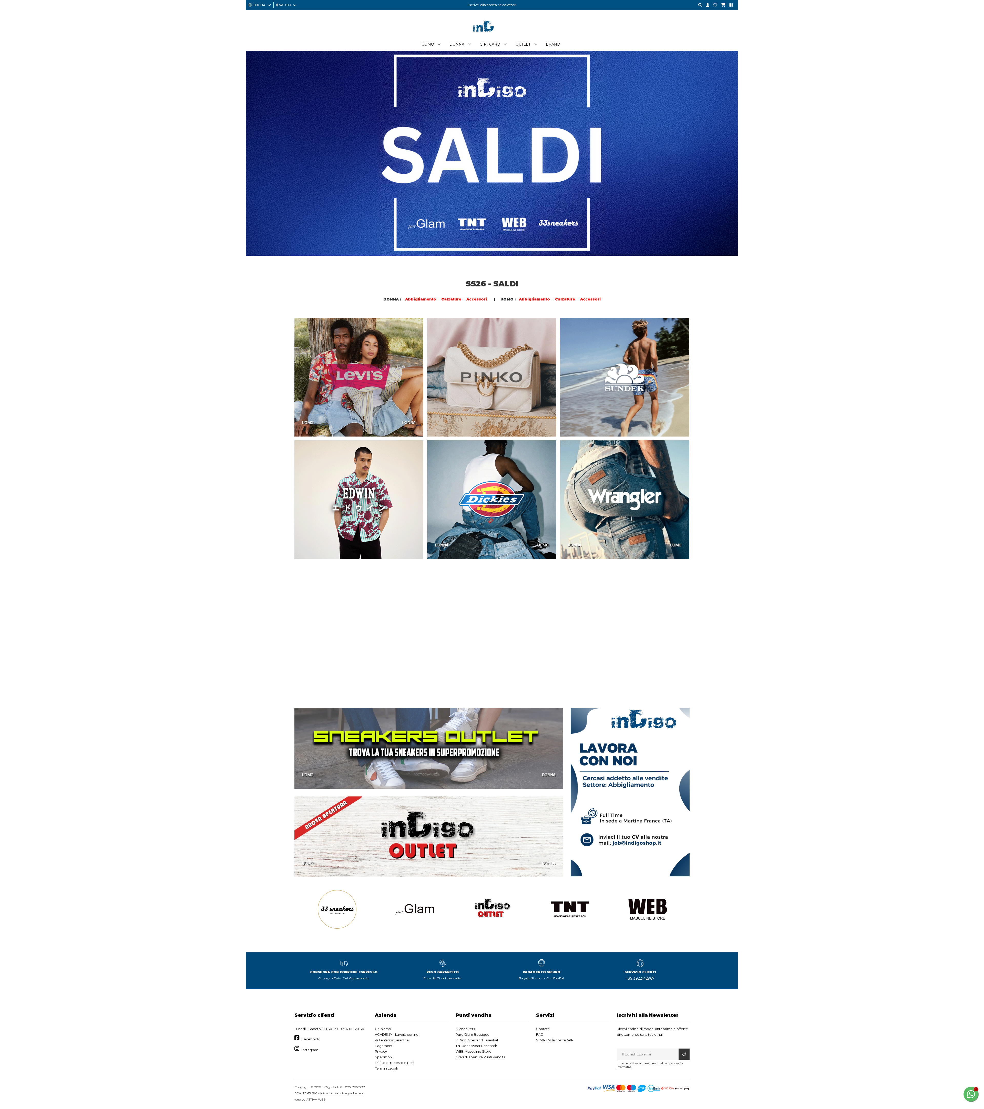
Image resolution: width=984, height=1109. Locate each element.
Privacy (381, 1051)
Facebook (310, 1039)
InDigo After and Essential (477, 1040)
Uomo (428, 44)
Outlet (523, 44)
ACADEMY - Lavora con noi (397, 1034)
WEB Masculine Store (473, 1051)
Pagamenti (384, 1046)
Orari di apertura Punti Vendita (481, 1057)
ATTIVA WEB (316, 1099)
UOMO (307, 422)
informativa (624, 1067)
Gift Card (490, 44)
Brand (553, 44)
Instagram (310, 1050)
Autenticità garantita (392, 1040)
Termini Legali (386, 1068)
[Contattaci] (713, 5)
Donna (456, 44)
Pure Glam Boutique (472, 1034)
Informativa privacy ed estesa (341, 1093)
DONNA (409, 422)
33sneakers (465, 1029)
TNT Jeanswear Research (476, 1046)
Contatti (543, 1029)
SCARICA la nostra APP (554, 1040)
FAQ (540, 1034)
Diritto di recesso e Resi (394, 1063)
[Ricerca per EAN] (729, 5)
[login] (705, 5)
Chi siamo (383, 1029)
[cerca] (698, 5)
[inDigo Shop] (491, 35)
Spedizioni (384, 1057)
